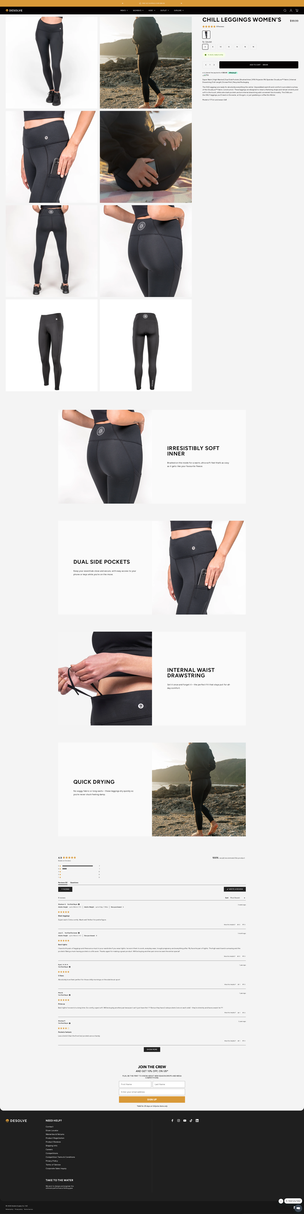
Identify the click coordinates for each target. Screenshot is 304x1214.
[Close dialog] (176, 578)
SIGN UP (152, 626)
